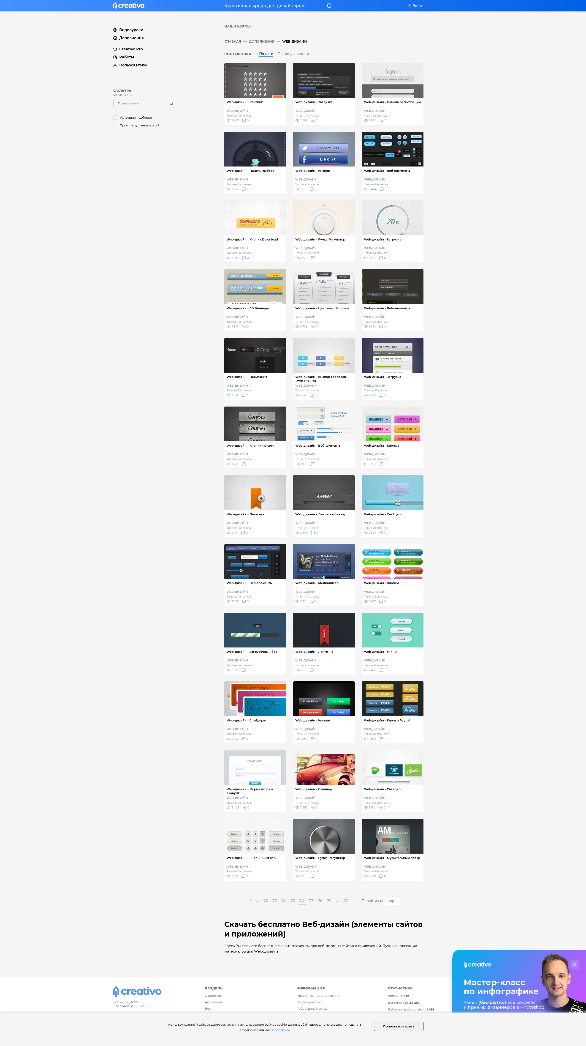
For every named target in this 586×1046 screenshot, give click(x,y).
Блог (208, 1008)
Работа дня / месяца (312, 1008)
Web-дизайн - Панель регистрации (392, 102)
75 (292, 901)
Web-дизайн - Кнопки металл (250, 445)
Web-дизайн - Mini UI (381, 651)
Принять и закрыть (398, 1026)
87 (345, 901)
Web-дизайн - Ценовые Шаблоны (322, 308)
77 (311, 901)
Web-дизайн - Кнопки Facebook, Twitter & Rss (321, 378)
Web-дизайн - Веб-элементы (387, 170)
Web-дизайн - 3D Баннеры (248, 308)
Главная (233, 41)
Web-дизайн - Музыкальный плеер (392, 858)
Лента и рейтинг (309, 1002)
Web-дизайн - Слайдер (382, 514)
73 (274, 901)
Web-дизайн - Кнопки (312, 170)
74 (283, 901)
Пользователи (133, 65)
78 (320, 901)
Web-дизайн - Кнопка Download (252, 239)
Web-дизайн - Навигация (247, 377)
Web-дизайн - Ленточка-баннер (320, 514)
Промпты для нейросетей (140, 125)
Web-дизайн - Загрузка (314, 102)
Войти (417, 5)
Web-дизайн (294, 41)
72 (265, 901)
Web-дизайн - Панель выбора (250, 170)
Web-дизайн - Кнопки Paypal (387, 720)
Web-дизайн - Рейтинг (245, 102)
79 (329, 901)
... (257, 901)
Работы (126, 57)
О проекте (213, 995)
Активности (214, 1002)
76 (301, 901)
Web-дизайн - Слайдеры (246, 720)
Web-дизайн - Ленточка (246, 514)
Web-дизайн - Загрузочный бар (252, 651)
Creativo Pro (131, 49)
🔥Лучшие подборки (136, 117)
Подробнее (281, 1030)
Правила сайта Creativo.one (317, 995)
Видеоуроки (131, 30)
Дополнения (261, 41)
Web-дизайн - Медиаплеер (317, 583)
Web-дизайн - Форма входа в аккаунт (250, 791)
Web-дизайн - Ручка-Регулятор (320, 239)
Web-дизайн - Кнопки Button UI (252, 858)
